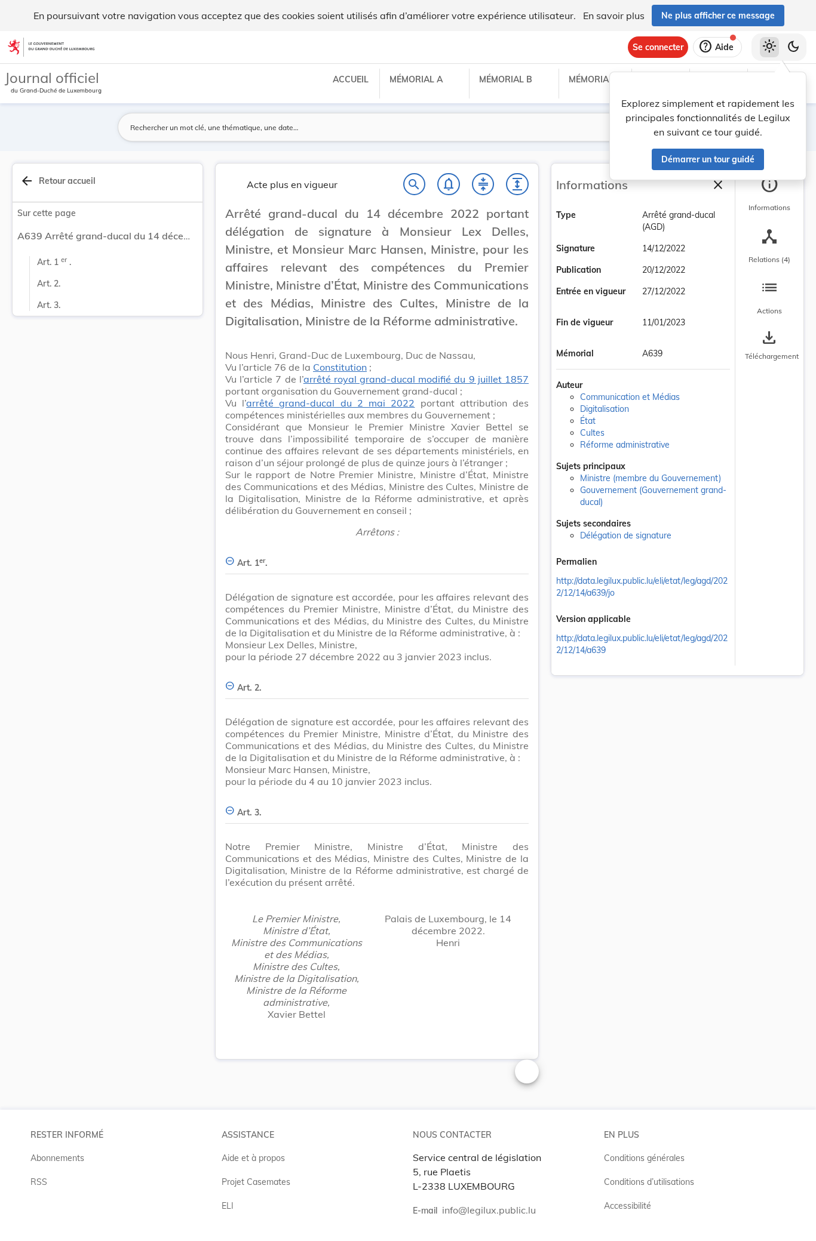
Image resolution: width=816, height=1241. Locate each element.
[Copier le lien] (613, 563)
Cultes (592, 432)
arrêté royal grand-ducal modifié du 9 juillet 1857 (416, 379)
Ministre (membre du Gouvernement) (650, 478)
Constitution (340, 367)
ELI (228, 1205)
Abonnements (57, 1158)
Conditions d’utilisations (649, 1182)
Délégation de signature (625, 535)
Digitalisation (604, 409)
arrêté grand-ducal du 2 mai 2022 (330, 403)
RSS (38, 1182)
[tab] (769, 194)
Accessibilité (627, 1205)
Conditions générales (644, 1158)
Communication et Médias (630, 397)
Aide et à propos (253, 1158)
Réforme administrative (625, 444)
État (588, 420)
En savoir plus (614, 15)
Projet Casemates (256, 1182)
